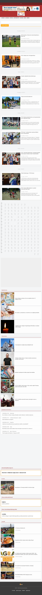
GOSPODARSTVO (16, 17)
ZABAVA (28, 17)
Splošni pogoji (18, 590)
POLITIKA (11, 17)
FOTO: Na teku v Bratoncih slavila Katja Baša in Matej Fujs (30, 36)
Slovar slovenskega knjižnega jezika (9, 509)
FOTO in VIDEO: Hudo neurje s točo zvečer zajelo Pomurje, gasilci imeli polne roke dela (27, 386)
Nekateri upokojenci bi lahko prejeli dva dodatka (25, 372)
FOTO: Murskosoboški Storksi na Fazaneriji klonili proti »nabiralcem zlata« (30, 118)
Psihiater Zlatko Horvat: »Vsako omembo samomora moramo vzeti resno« (25, 359)
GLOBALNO (7, 17)
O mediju (13, 590)
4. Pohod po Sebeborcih (20, 528)
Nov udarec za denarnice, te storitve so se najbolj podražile (27, 312)
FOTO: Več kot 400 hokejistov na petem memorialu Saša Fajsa (28, 189)
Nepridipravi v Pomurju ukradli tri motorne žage (24, 487)
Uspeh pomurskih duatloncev (26, 96)
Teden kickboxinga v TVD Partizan (27, 173)
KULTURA (21, 17)
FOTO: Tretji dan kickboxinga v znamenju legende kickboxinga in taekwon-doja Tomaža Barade (30, 153)
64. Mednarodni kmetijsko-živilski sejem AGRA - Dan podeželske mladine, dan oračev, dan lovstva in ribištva (26, 554)
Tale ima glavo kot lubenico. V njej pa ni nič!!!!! (11, 433)
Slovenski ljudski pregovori (7, 467)
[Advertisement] (21, 451)
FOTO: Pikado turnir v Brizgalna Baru (28, 55)
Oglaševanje (28, 590)
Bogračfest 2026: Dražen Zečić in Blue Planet (24, 540)
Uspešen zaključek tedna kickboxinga (28, 76)
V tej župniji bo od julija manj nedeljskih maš (24, 344)
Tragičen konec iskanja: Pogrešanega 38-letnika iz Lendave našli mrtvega (27, 326)
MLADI (25, 17)
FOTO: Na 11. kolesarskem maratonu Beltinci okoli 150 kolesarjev (29, 133)
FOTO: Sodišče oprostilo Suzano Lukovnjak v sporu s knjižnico (25, 400)
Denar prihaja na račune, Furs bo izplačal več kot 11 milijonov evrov (25, 299)
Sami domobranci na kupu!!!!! (7, 419)
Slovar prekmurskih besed (7, 497)
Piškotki (23, 590)
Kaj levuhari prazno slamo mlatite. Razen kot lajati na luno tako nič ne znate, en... (17, 428)
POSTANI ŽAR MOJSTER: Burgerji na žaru (23, 574)
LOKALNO (3, 17)
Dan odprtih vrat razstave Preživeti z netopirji (24, 565)
